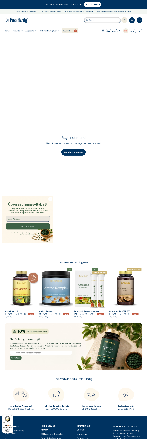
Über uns (81, 429)
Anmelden (15, 358)
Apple (119, 433)
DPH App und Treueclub (52, 434)
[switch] (7, 430)
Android (130, 433)
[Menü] (11, 416)
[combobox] (99, 20)
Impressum (82, 434)
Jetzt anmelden (28, 226)
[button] (124, 20)
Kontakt (44, 429)
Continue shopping (73, 152)
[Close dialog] (50, 199)
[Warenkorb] (139, 20)
